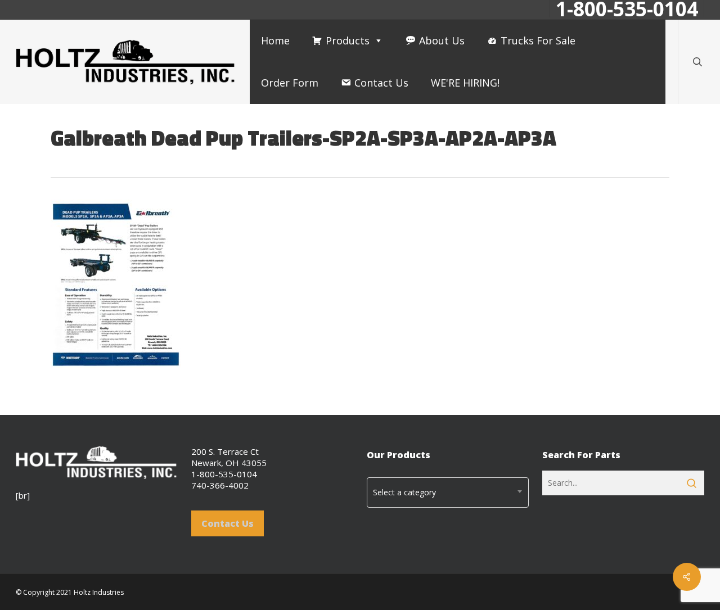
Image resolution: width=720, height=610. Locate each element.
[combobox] (448, 492)
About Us (442, 40)
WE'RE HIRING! (465, 82)
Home (275, 40)
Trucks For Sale (538, 40)
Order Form (289, 82)
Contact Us (381, 82)
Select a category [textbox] (404, 492)
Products (348, 40)
